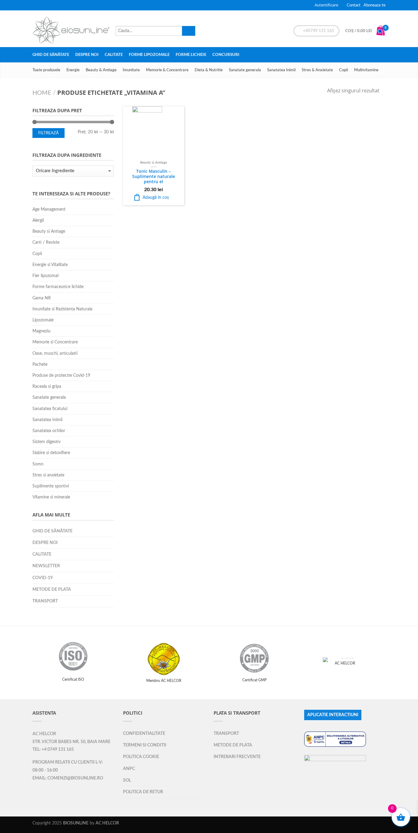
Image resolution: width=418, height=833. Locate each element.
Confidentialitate (144, 733)
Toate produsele (46, 70)
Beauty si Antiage (153, 162)
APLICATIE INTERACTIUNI (332, 715)
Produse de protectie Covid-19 (61, 375)
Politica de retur (143, 792)
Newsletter (46, 566)
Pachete (39, 364)
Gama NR (41, 298)
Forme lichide (191, 55)
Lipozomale (43, 320)
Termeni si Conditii (144, 745)
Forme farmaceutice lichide (58, 286)
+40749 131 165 (318, 31)
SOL (127, 780)
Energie (73, 70)
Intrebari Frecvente (237, 756)
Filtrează (48, 133)
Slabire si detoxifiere (51, 452)
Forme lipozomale (149, 55)
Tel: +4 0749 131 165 (53, 749)
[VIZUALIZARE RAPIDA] (153, 132)
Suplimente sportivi (50, 486)
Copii (343, 70)
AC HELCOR (44, 734)
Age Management (48, 209)
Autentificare (326, 5)
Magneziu (41, 331)
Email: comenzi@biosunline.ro (67, 778)
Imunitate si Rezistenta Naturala (62, 309)
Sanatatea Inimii (281, 70)
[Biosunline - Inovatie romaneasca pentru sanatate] (71, 28)
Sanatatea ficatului (49, 408)
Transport (45, 601)
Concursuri (225, 55)
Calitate (114, 55)
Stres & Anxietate (317, 70)
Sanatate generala (245, 70)
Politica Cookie (141, 756)
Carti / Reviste (45, 242)
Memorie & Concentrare (167, 70)
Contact (353, 5)
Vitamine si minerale (51, 497)
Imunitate (131, 70)
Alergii (38, 220)
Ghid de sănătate (50, 55)
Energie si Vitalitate (50, 264)
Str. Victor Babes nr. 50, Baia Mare (71, 742)
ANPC (129, 768)
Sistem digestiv (46, 441)
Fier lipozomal (45, 275)
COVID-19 (42, 578)
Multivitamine (366, 70)
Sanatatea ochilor (48, 430)
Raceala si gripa (46, 386)
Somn (37, 464)
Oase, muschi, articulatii (54, 353)
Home (41, 93)
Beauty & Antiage (101, 70)
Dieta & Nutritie (209, 70)
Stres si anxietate (48, 475)
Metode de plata (51, 589)
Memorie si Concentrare (55, 342)
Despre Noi (87, 55)
